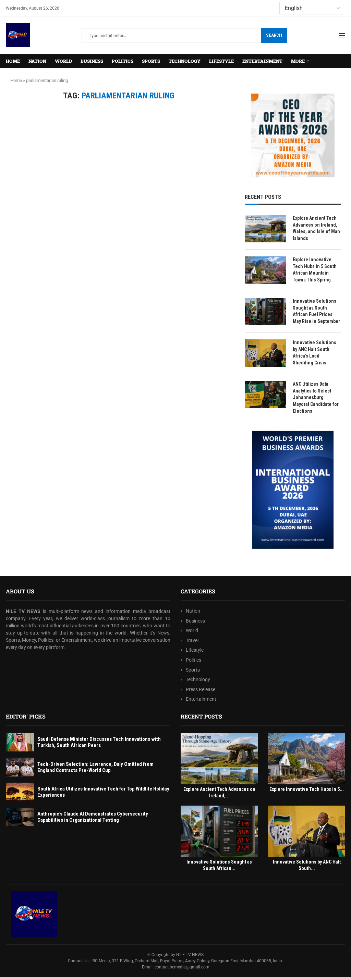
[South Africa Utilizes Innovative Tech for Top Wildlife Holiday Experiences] (20, 792)
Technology (185, 61)
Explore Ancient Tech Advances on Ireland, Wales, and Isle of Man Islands (316, 228)
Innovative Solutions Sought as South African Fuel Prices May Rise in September (316, 311)
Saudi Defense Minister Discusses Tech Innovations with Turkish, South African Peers (99, 742)
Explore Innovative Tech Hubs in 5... (306, 789)
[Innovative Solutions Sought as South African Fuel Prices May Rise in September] (265, 311)
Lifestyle (221, 61)
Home (13, 61)
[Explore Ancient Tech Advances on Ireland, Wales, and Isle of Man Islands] (265, 228)
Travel (192, 640)
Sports (151, 61)
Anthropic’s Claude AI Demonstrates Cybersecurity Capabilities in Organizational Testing (92, 817)
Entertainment (262, 61)
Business (92, 61)
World (63, 61)
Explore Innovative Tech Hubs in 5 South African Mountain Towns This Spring (315, 269)
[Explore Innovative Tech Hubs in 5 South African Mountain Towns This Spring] (265, 270)
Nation (37, 61)
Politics (122, 61)
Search (274, 35)
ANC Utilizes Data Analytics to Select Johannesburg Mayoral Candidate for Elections (316, 397)
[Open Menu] (342, 35)
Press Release (200, 689)
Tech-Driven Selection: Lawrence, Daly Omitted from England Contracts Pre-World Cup (95, 767)
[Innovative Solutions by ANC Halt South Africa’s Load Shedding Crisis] (265, 353)
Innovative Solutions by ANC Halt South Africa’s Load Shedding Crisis (314, 352)
